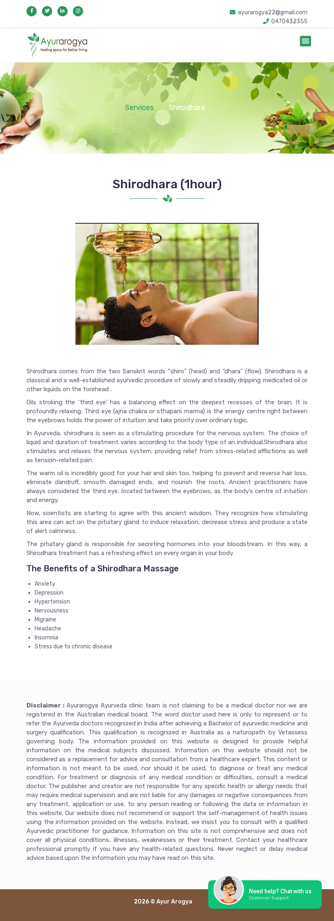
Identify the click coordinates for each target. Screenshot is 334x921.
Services (139, 107)
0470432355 (289, 21)
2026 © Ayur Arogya (163, 901)
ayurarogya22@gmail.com (273, 12)
